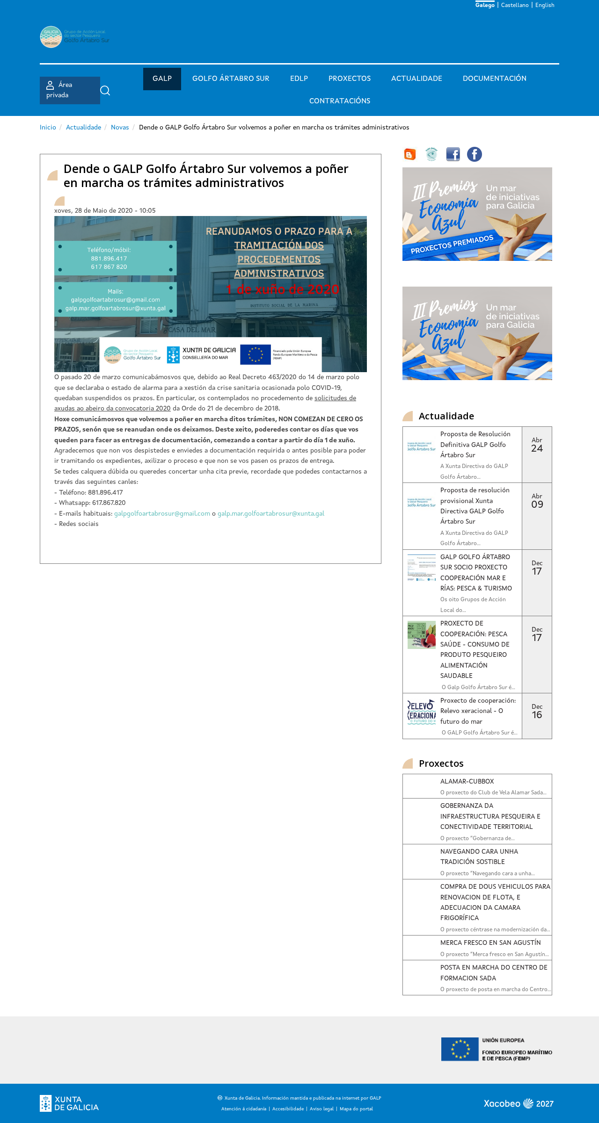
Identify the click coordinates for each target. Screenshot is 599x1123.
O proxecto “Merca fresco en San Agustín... (494, 954)
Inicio (48, 127)
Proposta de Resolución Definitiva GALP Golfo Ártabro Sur (475, 445)
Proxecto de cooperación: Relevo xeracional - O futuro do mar (478, 711)
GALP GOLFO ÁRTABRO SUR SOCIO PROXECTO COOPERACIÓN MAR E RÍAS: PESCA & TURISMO (476, 573)
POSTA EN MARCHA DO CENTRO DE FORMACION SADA (494, 973)
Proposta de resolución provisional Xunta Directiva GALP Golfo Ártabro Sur (475, 506)
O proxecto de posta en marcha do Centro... (495, 990)
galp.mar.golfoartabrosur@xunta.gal (271, 514)
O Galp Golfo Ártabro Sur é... (477, 688)
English (545, 5)
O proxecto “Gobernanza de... (477, 839)
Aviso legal (322, 1109)
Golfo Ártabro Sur (231, 79)
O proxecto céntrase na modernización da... (495, 930)
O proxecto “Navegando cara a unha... (487, 874)
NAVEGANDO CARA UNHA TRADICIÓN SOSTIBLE (479, 857)
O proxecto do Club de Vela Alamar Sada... (493, 793)
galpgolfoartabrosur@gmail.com (162, 514)
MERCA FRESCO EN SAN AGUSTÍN (490, 943)
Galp (162, 79)
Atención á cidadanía (243, 1109)
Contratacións (339, 101)
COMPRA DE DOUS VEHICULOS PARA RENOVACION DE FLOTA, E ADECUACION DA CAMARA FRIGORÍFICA (495, 902)
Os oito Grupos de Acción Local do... (473, 605)
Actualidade (416, 79)
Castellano (515, 5)
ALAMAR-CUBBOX (467, 781)
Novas (120, 127)
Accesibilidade (288, 1109)
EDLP (299, 79)
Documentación (494, 79)
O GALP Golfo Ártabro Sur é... (479, 733)
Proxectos (350, 79)
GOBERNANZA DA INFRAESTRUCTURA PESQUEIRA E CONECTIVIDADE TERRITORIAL (490, 816)
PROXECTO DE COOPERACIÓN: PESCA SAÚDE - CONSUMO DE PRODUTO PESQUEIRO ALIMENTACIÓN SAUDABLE (475, 649)
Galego (485, 5)
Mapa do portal (356, 1109)
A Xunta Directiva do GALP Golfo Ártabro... (474, 472)
